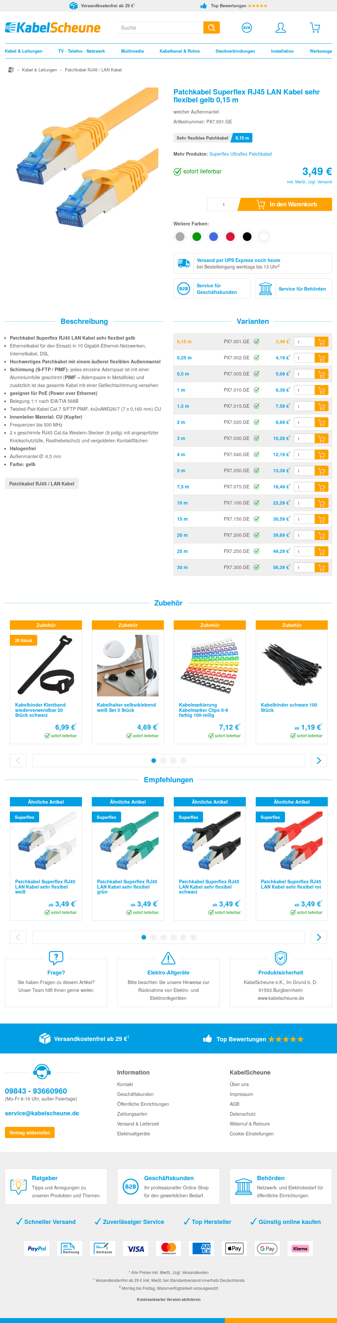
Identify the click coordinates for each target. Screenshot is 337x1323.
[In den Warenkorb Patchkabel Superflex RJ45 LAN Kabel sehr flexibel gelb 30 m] (321, 567)
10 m (182, 502)
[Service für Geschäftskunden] (247, 27)
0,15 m (184, 341)
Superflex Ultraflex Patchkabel (240, 153)
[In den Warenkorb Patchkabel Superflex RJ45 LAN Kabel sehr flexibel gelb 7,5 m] (321, 487)
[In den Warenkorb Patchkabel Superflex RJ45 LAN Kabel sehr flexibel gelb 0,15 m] (321, 342)
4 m (181, 454)
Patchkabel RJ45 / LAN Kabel (41, 483)
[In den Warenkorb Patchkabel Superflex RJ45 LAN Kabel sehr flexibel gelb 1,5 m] (321, 406)
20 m (182, 535)
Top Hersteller (210, 1222)
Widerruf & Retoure (250, 1123)
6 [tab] (193, 937)
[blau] (213, 236)
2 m (181, 422)
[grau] (180, 236)
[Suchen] (211, 27)
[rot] (230, 236)
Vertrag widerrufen (29, 1132)
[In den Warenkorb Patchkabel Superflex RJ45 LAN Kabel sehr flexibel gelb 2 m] (321, 422)
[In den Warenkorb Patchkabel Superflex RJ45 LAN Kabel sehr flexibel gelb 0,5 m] (321, 374)
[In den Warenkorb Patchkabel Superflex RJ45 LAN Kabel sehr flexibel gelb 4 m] (321, 454)
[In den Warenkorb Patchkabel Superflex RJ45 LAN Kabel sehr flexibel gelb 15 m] (321, 519)
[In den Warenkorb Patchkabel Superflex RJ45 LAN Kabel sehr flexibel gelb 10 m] (321, 503)
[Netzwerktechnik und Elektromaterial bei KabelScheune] (52, 26)
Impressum (241, 1094)
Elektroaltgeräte (133, 1133)
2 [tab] (163, 760)
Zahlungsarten (132, 1113)
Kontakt (125, 1084)
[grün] (196, 236)
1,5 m (183, 405)
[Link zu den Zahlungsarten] (168, 1251)
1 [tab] (153, 760)
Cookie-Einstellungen (252, 1133)
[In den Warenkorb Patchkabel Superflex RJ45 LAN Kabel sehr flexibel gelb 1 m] (321, 390)
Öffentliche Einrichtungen (143, 1104)
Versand (324, 181)
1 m (181, 389)
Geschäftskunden (135, 1094)
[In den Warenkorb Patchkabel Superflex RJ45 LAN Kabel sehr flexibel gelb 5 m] (321, 471)
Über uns (239, 1084)
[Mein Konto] (280, 27)
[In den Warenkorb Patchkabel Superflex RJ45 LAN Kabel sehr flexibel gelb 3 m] (321, 438)
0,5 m (183, 373)
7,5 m (183, 486)
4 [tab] (183, 760)
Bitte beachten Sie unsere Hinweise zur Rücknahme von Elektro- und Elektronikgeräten (168, 990)
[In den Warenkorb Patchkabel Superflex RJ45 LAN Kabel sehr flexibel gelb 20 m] (321, 535)
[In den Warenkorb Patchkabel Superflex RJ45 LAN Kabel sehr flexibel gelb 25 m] (321, 551)
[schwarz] (247, 236)
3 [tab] (173, 760)
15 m (182, 518)
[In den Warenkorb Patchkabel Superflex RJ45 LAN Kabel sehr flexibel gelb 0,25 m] (321, 358)
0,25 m (184, 357)
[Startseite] (11, 69)
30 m (182, 567)
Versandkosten (195, 1272)
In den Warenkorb (293, 204)
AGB (234, 1104)
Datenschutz (243, 1113)
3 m (181, 438)
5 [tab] (183, 937)
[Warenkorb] (315, 27)
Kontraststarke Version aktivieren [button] (168, 1299)
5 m (181, 470)
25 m (182, 551)
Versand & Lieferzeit (138, 1123)
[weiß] (264, 236)
